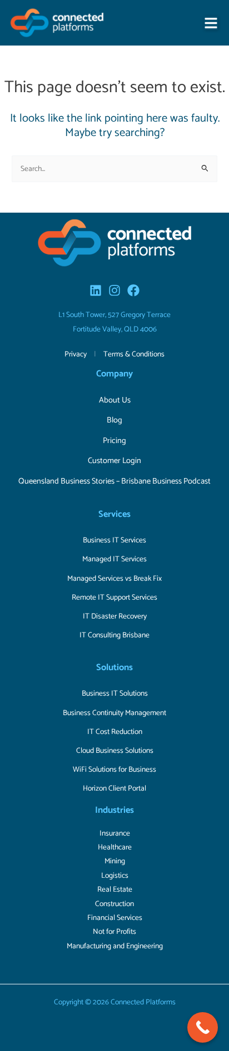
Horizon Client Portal (114, 788)
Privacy (75, 354)
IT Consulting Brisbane (114, 635)
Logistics (114, 875)
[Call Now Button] (202, 1027)
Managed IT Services (114, 559)
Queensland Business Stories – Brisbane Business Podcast (114, 481)
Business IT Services (114, 540)
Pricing (114, 440)
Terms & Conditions (134, 354)
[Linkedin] (95, 290)
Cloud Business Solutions (114, 751)
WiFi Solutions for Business (114, 769)
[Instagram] (114, 290)
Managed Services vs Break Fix (114, 578)
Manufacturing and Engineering (115, 946)
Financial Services (114, 918)
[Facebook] (133, 290)
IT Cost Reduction (114, 732)
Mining (114, 861)
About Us (115, 400)
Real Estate (114, 889)
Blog (114, 420)
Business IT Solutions (115, 693)
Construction (114, 904)
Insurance (114, 833)
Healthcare (115, 847)
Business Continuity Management (114, 713)
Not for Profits (114, 932)
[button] (211, 23)
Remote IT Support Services (114, 597)
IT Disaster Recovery (115, 616)
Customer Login (114, 460)
